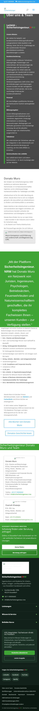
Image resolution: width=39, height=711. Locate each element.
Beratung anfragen (19, 553)
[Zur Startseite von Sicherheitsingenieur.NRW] (19, 568)
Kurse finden (19, 547)
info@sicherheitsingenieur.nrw (20, 494)
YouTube (25, 675)
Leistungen (19, 606)
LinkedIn (6, 675)
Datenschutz (30, 694)
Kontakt (4, 694)
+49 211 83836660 (17, 492)
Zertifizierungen (7, 691)
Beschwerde (12, 694)
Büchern (26, 397)
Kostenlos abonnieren (20, 653)
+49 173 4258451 (15, 517)
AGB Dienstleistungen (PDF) (10, 701)
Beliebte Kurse (19, 622)
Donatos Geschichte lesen (20, 433)
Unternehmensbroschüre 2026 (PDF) (25, 691)
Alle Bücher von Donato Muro (19, 423)
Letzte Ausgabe (19, 658)
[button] (33, 11)
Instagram (6, 679)
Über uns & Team (7, 688)
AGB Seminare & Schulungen (11, 698)
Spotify (15, 679)
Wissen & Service (19, 614)
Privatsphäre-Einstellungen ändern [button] (13, 704)
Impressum (21, 694)
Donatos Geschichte (20, 688)
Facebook (15, 675)
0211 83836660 (9, 596)
